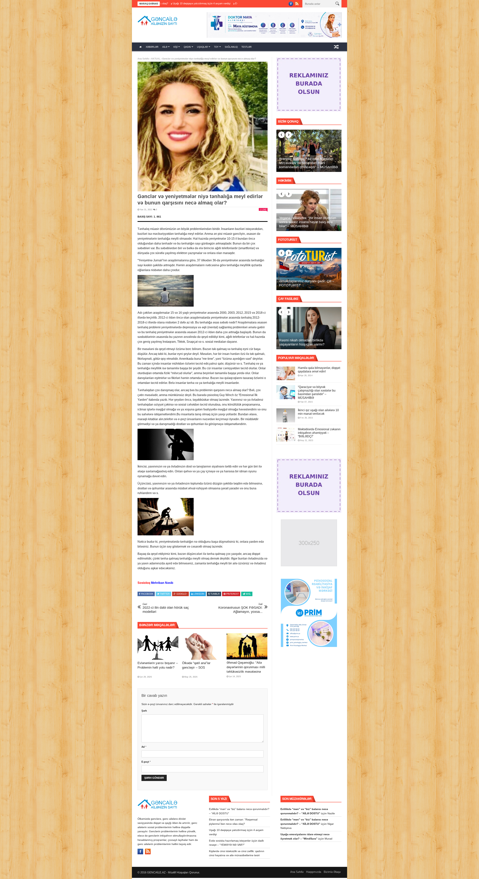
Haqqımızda (313, 873)
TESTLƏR (246, 48)
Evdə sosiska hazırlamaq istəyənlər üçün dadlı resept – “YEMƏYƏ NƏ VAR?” (207, 3)
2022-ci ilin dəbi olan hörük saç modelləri (166, 609)
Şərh (144, 711)
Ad (143, 748)
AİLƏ (164, 48)
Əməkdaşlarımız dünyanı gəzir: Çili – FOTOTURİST (306, 284)
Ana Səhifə (143, 60)
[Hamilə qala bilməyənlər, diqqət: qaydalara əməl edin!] (285, 374)
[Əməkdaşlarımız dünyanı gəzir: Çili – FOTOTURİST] (308, 270)
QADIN (187, 48)
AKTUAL (155, 60)
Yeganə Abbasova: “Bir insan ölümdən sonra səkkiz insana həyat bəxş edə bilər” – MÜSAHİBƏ (307, 223)
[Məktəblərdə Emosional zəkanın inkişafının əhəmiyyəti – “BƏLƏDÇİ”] (285, 436)
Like (264, 211)
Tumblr (215, 595)
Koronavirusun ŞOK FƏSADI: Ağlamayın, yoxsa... (240, 609)
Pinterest (232, 595)
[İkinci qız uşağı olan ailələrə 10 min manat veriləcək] (285, 416)
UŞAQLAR (202, 48)
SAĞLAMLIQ (231, 48)
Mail (248, 595)
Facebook (147, 595)
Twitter (165, 595)
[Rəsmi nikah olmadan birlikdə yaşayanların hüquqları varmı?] (308, 329)
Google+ (181, 595)
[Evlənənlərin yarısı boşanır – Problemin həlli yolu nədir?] (158, 648)
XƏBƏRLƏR (152, 48)
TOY (216, 48)
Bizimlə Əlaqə (332, 873)
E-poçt (146, 763)
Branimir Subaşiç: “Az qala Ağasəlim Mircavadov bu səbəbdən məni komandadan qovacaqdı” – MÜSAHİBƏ (308, 164)
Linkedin (199, 595)
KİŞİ (175, 48)
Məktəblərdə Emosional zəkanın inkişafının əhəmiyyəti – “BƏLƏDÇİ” (319, 434)
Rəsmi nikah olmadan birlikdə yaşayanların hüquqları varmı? (301, 344)
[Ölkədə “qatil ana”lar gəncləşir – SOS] (202, 648)
